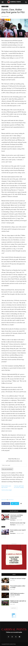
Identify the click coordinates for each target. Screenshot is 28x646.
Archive (3, 6)
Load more (13, 608)
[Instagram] (12, 636)
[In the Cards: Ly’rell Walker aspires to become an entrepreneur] (5, 517)
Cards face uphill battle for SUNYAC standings (19, 486)
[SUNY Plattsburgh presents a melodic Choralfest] (5, 595)
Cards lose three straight (6, 490)
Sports (7, 6)
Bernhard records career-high (17, 522)
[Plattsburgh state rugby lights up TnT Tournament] (5, 602)
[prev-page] (2, 537)
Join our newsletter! (7, 469)
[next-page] (5, 537)
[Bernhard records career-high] (5, 524)
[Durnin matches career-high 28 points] (5, 532)
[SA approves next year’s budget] (5, 580)
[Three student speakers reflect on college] (5, 587)
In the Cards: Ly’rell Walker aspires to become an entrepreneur (16, 517)
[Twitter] (15, 636)
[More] (21, 503)
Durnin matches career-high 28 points (6, 486)
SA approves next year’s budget (18, 578)
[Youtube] (19, 636)
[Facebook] (8, 636)
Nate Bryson (3, 499)
